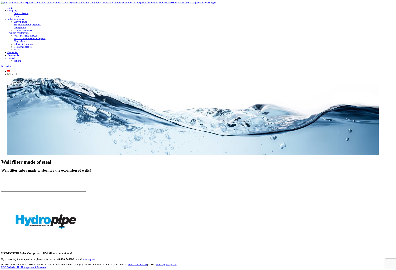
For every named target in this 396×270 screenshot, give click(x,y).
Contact (11, 58)
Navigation (6, 66)
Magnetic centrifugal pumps (27, 24)
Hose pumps (20, 27)
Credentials (12, 52)
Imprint (17, 60)
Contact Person (21, 13)
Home (10, 7)
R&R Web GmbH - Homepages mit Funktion (23, 267)
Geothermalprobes (23, 46)
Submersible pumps (23, 44)
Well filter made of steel (25, 35)
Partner (17, 16)
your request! (89, 259)
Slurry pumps (20, 21)
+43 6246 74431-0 (137, 264)
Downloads (13, 55)
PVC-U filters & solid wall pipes (29, 38)
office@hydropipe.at (166, 264)
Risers (17, 49)
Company (12, 10)
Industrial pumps (15, 19)
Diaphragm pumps (23, 30)
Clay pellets (19, 41)
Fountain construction (18, 33)
